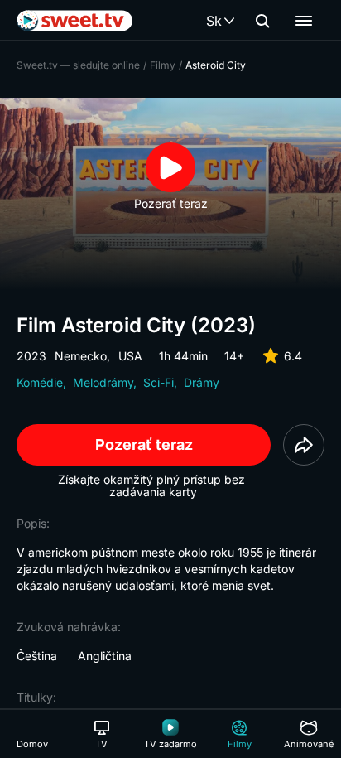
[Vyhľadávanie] (262, 20)
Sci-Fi (158, 382)
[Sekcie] (303, 20)
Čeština (37, 656)
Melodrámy (103, 382)
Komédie (40, 382)
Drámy (201, 382)
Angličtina (105, 656)
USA (130, 356)
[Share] (303, 445)
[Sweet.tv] (74, 20)
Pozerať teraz (144, 444)
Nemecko (81, 356)
